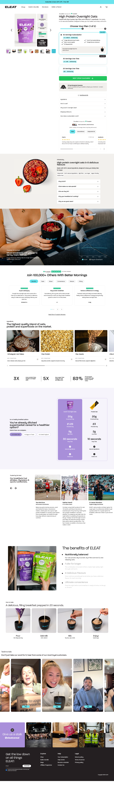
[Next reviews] (61, 309)
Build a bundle (44, 760)
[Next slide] (104, 149)
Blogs (42, 762)
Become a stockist (63, 762)
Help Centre (61, 760)
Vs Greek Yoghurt (44, 434)
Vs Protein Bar (16, 434)
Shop (23, 7)
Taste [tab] (72, 131)
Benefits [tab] (34, 281)
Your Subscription (63, 757)
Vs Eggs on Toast (29, 434)
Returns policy (79, 757)
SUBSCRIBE (27, 765)
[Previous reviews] (57, 309)
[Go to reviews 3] (53, 309)
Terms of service (80, 760)
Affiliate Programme (46, 765)
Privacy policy (79, 762)
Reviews (45, 7)
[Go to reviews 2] (52, 309)
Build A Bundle (34, 7)
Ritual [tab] (50, 281)
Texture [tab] (72, 281)
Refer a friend (56, 7)
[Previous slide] (100, 149)
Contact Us (61, 765)
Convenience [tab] (80, 131)
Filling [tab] (81, 281)
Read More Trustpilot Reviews (57, 314)
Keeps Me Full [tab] (91, 131)
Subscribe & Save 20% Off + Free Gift (57, 2)
